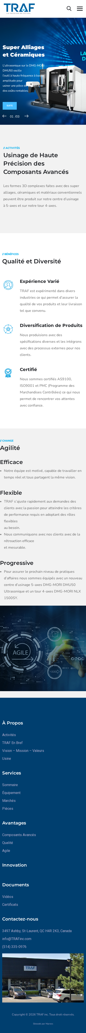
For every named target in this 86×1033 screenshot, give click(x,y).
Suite (10, 105)
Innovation (14, 865)
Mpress (49, 1023)
